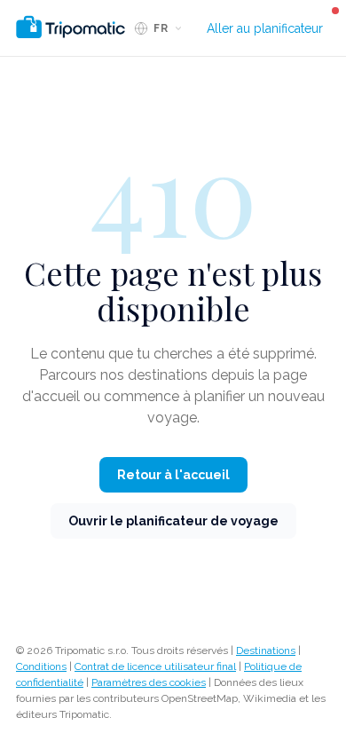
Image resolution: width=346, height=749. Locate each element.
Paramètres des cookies (148, 682)
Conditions (41, 666)
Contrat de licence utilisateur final (155, 666)
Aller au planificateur (265, 28)
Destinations (265, 650)
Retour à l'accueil (173, 475)
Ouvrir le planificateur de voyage (173, 521)
